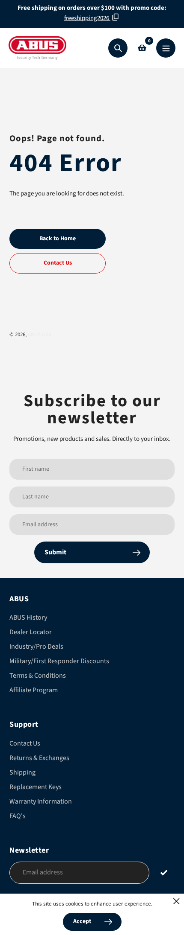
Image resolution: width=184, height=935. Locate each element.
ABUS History (28, 617)
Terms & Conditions (37, 675)
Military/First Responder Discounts (59, 661)
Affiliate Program (33, 690)
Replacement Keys (35, 787)
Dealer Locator (30, 632)
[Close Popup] (176, 901)
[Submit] (164, 872)
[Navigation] (165, 48)
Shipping (22, 772)
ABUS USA (39, 334)
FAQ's (17, 816)
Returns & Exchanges (39, 758)
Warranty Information (40, 801)
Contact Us (24, 743)
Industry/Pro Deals (36, 646)
